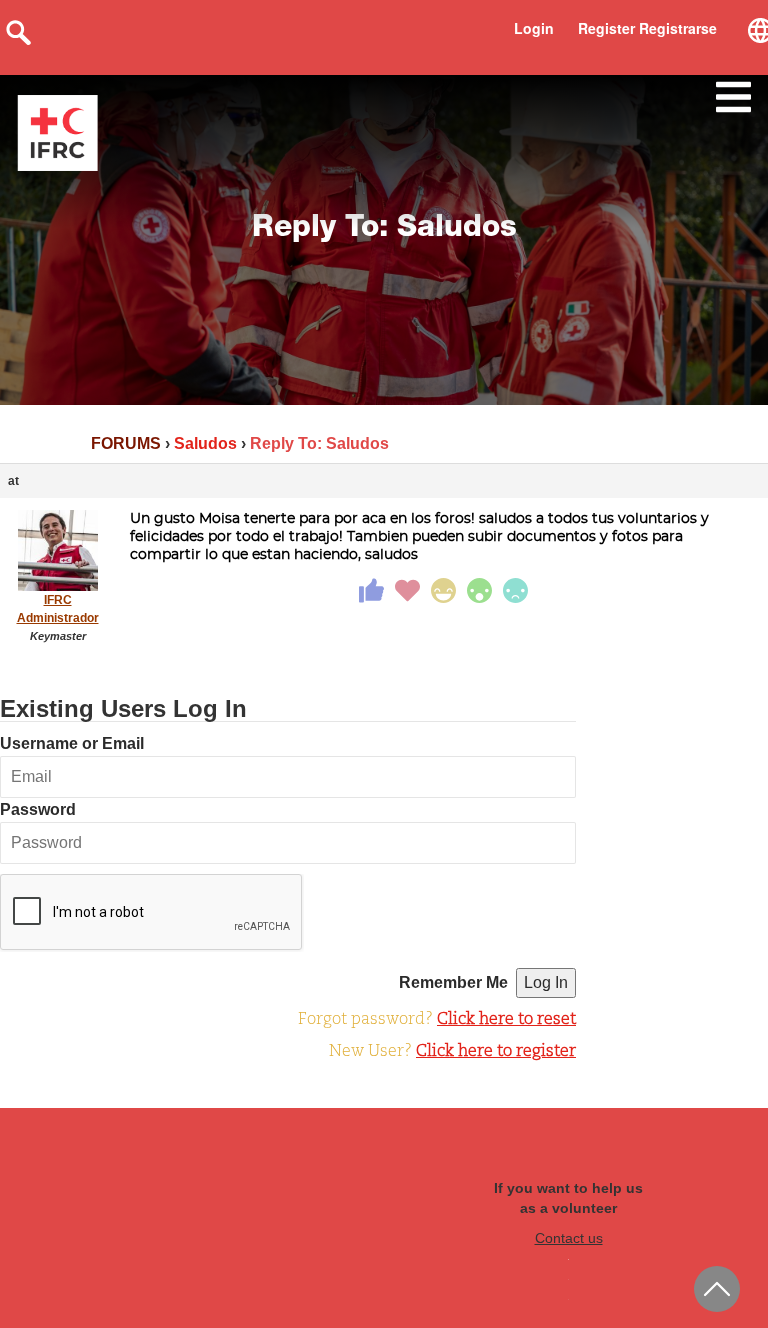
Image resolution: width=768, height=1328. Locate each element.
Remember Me (453, 982)
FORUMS (126, 443)
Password (38, 809)
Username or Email (72, 743)
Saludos (205, 443)
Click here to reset (506, 1020)
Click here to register (496, 1052)
